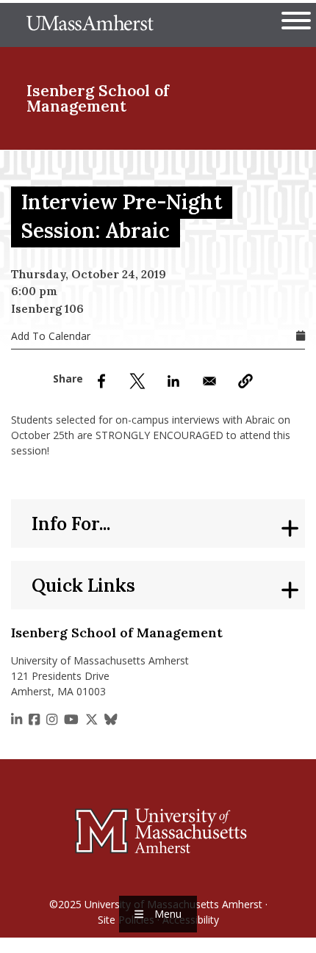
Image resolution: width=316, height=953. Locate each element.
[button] (245, 381)
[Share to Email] (209, 381)
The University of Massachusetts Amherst (90, 25)
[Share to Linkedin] (173, 381)
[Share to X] (137, 381)
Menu (168, 914)
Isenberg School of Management (97, 98)
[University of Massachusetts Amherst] (158, 830)
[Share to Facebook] (101, 381)
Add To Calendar (50, 336)
